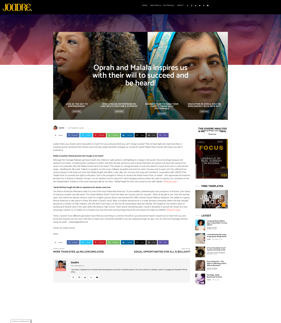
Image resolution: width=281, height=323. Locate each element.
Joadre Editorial (212, 228)
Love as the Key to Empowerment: (77, 105)
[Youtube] (208, 6)
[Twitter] (204, 6)
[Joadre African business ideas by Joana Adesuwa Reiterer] (17, 7)
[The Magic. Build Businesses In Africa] (200, 279)
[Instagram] (192, 6)
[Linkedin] (196, 6)
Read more (76, 111)
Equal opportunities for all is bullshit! (162, 252)
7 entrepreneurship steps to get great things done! (216, 235)
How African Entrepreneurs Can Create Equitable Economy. (119, 105)
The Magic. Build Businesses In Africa (214, 276)
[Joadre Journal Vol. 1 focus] (211, 159)
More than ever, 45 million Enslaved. (78, 252)
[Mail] (200, 6)
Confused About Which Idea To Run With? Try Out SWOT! (217, 223)
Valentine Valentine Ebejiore (216, 253)
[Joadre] (55, 128)
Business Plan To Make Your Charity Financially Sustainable (161, 106)
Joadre (61, 128)
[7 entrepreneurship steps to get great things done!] (200, 238)
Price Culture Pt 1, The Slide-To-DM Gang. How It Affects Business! (216, 263)
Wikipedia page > (171, 181)
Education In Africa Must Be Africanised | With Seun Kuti (204, 105)
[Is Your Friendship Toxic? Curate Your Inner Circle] (200, 252)
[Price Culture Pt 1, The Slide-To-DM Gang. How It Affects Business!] (200, 265)
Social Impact (140, 60)
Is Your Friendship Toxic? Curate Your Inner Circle (216, 249)
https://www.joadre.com (77, 266)
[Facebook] (188, 6)
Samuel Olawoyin (212, 268)
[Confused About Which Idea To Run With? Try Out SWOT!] (200, 225)
